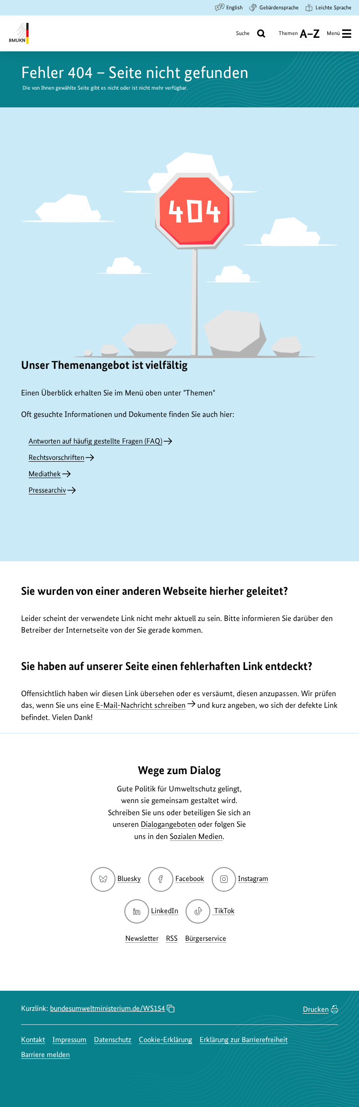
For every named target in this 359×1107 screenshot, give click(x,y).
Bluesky (129, 878)
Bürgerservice (205, 938)
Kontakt (33, 1039)
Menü (333, 33)
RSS (172, 938)
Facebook (189, 878)
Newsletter (141, 938)
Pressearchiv (47, 490)
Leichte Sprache (334, 7)
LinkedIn (164, 910)
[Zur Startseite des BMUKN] (18, 33)
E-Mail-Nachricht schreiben (141, 705)
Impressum (69, 1039)
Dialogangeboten (168, 824)
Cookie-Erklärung (165, 1039)
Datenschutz (112, 1039)
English (234, 7)
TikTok (224, 910)
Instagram (253, 878)
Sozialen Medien (196, 836)
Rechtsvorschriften (56, 457)
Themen (288, 36)
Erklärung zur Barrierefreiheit (243, 1039)
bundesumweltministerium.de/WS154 (107, 1008)
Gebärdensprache (279, 7)
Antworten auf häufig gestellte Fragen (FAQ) (95, 441)
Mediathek (45, 473)
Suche (243, 33)
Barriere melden (45, 1054)
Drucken (316, 1009)
